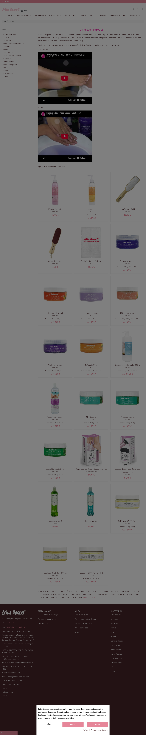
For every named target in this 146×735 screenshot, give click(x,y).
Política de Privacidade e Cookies (95, 730)
